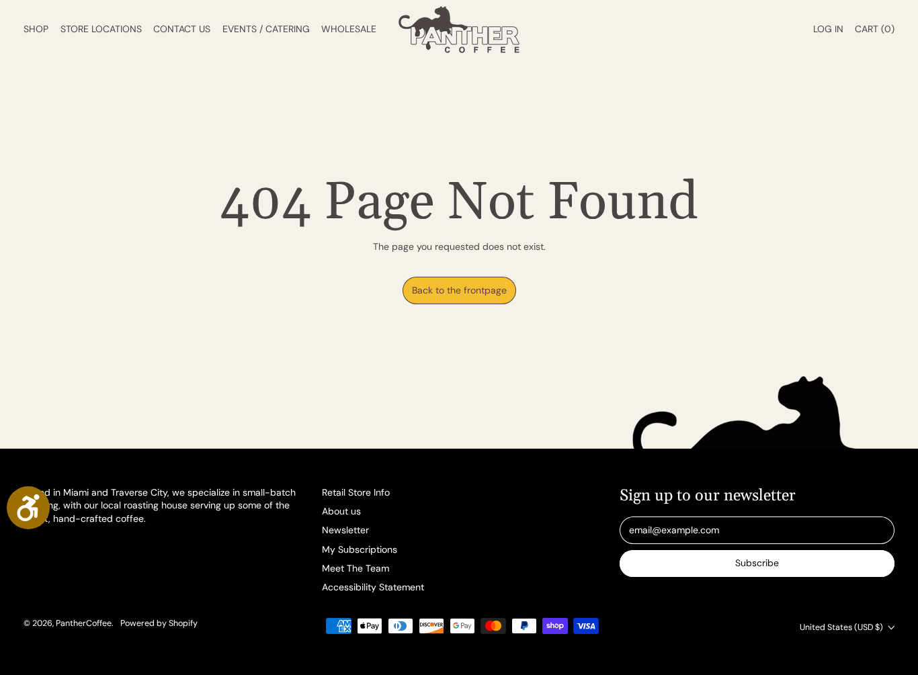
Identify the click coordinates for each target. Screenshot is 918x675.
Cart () (874, 32)
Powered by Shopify (159, 623)
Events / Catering (266, 29)
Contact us (181, 29)
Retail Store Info (356, 492)
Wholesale (348, 29)
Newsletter (345, 530)
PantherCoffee (84, 623)
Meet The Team (355, 568)
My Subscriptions (359, 549)
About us (341, 511)
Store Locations (101, 29)
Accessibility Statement (373, 587)
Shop (36, 29)
